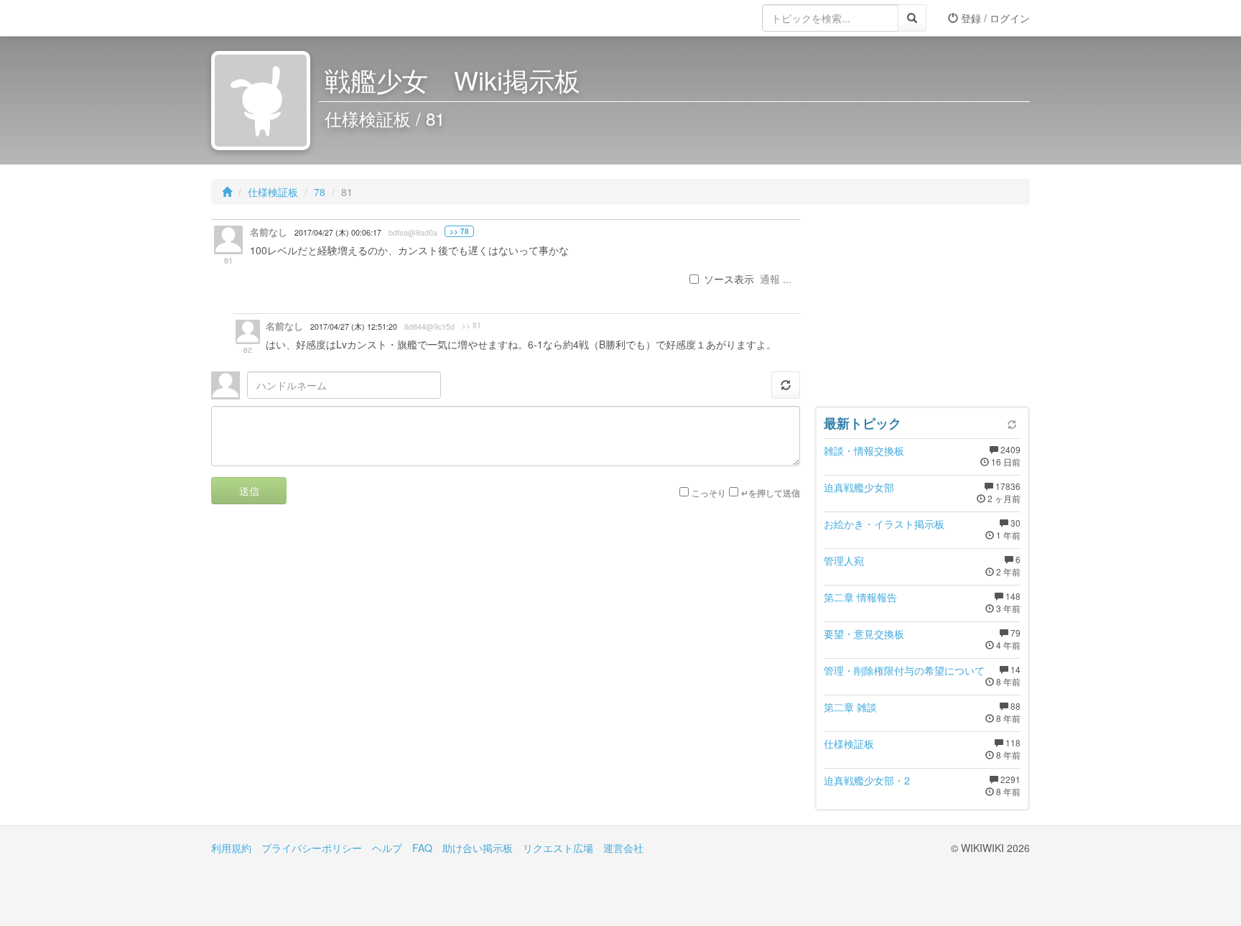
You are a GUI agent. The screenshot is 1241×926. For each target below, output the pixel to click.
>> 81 (471, 325)
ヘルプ (387, 848)
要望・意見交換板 (864, 633)
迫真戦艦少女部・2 (867, 780)
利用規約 (231, 848)
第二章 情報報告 (860, 597)
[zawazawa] (268, 18)
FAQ (422, 848)
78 (319, 192)
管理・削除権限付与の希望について (904, 670)
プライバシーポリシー (311, 848)
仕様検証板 (273, 192)
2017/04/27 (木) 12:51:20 (353, 326)
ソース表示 (729, 279)
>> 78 (459, 231)
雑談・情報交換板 (864, 450)
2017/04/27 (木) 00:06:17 (337, 232)
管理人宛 (844, 560)
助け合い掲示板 (477, 848)
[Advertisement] (922, 309)
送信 (249, 490)
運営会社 (623, 848)
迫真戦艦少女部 (859, 487)
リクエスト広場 (558, 848)
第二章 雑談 (850, 707)
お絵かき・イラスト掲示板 (884, 524)
